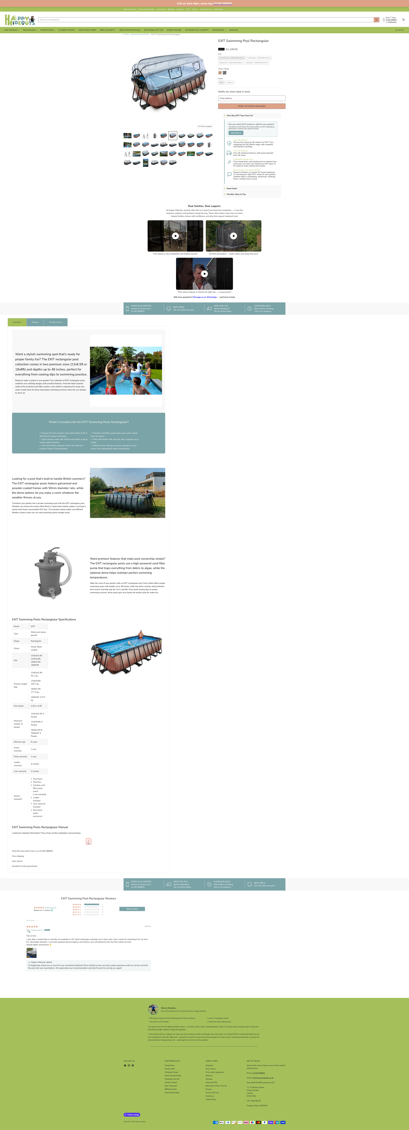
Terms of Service (212, 1092)
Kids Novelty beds (87, 30)
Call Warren (235, 133)
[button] (77, 904)
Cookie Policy (218, 9)
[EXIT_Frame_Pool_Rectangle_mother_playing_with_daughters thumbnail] (145, 163)
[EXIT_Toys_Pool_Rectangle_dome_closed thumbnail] (164, 163)
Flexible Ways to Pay (236, 194)
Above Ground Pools (129, 30)
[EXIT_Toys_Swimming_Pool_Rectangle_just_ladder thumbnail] (127, 154)
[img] (32, 926)
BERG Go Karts (107, 30)
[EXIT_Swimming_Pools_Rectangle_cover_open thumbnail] (145, 154)
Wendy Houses (174, 30)
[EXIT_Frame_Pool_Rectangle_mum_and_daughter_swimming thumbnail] (164, 135)
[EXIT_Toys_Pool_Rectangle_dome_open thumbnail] (127, 163)
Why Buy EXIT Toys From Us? (240, 115)
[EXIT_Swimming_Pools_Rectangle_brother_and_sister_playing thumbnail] (191, 135)
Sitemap (209, 1079)
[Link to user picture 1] (31, 953)
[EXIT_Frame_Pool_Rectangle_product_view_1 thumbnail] (136, 135)
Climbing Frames (66, 30)
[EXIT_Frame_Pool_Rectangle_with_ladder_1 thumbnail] (200, 154)
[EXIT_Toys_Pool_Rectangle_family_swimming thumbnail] (136, 145)
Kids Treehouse (171, 1086)
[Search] (376, 19)
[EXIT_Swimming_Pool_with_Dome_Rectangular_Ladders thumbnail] (145, 135)
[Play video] (175, 236)
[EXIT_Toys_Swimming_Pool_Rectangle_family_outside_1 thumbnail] (191, 154)
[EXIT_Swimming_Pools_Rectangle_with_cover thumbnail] (145, 145)
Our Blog (233, 30)
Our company (11, 30)
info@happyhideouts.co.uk (262, 1078)
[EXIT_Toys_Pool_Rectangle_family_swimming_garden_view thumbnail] (164, 154)
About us (209, 1075)
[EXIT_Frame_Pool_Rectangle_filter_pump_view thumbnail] (209, 145)
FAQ (188, 9)
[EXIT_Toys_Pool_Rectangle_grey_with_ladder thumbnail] (182, 135)
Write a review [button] (132, 909)
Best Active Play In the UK (216, 1086)
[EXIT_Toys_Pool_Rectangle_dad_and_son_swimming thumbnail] (182, 154)
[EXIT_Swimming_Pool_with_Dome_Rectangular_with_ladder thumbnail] (154, 145)
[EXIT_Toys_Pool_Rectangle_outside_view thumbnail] (136, 154)
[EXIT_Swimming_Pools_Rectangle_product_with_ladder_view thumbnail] (154, 154)
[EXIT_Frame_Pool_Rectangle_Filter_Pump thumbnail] (154, 135)
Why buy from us (130, 9)
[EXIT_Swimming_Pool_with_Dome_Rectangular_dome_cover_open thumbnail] (200, 135)
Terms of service (205, 9)
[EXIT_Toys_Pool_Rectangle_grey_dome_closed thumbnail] (173, 163)
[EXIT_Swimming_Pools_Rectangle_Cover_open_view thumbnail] (173, 154)
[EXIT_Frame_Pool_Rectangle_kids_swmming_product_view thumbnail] (191, 145)
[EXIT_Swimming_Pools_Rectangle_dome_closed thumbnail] (154, 163)
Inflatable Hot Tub (153, 30)
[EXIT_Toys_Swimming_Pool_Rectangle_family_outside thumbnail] (127, 145)
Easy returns (161, 9)
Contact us (180, 9)
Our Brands (218, 30)
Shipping (171, 9)
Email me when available (252, 106)
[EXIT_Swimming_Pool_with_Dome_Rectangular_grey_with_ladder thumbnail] (136, 163)
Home (126, 34)
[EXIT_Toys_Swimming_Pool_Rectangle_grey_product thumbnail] (173, 145)
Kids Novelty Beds (172, 1092)
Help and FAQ (211, 1082)
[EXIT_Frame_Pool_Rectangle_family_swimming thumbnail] (164, 145)
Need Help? (232, 188)
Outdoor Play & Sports (196, 30)
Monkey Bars (47, 30)
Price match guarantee (146, 9)
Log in (400, 30)
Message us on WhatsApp (205, 297)
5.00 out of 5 (50, 907)
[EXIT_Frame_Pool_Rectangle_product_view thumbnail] (209, 135)
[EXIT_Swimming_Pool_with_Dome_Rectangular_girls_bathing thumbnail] (127, 135)
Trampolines (29, 30)
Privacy (194, 9)
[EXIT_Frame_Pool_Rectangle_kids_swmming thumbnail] (182, 145)
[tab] (17, 322)
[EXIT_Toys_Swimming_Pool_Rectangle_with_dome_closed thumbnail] (173, 135)
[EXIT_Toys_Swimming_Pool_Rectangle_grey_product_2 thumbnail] (209, 154)
